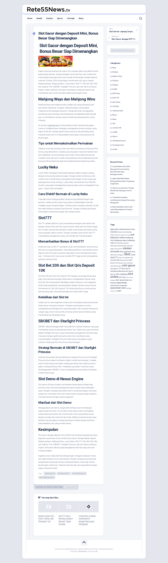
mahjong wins (50, 473)
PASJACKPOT (118, 249)
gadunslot (117, 235)
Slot (113, 123)
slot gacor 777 (115, 269)
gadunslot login (125, 235)
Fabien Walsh (58, 487)
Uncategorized (70, 487)
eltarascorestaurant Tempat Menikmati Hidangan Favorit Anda (122, 190)
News (81, 18)
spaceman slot (118, 288)
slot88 (114, 132)
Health (39, 18)
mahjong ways (117, 111)
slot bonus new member (124, 263)
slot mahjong (121, 274)
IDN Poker (116, 93)
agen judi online (117, 229)
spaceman (122, 282)
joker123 (115, 98)
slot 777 (121, 258)
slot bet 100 (116, 128)
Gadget (115, 85)
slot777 (114, 257)
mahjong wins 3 (53, 125)
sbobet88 (114, 251)
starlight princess (119, 141)
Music (114, 115)
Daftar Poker (117, 76)
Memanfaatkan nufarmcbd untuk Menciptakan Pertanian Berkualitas (121, 209)
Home (29, 18)
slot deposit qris (116, 266)
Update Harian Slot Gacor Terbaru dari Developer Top (46, 519)
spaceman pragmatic (118, 285)
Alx (96, 551)
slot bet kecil (124, 260)
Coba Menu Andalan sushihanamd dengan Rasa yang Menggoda (122, 200)
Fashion (49, 18)
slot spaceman (122, 280)
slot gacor (128, 265)
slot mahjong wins (79, 473)
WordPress (83, 551)
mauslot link (121, 246)
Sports (60, 18)
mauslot (119, 243)
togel (118, 291)
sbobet (127, 248)
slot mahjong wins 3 (46, 477)
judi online (116, 102)
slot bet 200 (114, 260)
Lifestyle (71, 18)
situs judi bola (125, 252)
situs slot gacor (119, 255)
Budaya (115, 72)
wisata (114, 149)
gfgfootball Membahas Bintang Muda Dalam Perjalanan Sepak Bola (122, 181)
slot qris (122, 277)
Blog (114, 68)
